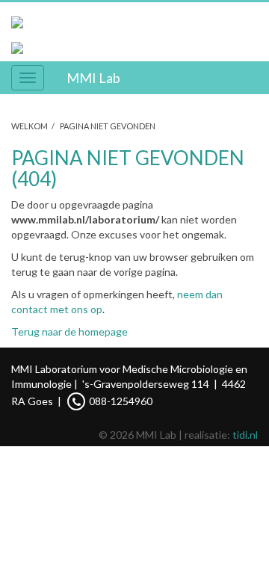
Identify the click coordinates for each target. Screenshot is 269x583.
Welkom (29, 126)
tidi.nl (245, 434)
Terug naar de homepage (69, 331)
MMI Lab (93, 78)
